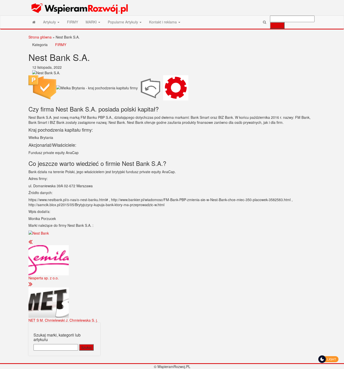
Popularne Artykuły (123, 21)
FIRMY (72, 21)
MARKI (92, 21)
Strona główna (40, 37)
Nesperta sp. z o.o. (43, 277)
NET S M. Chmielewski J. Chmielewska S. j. (63, 320)
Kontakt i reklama (163, 21)
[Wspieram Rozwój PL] (33, 22)
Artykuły (50, 21)
